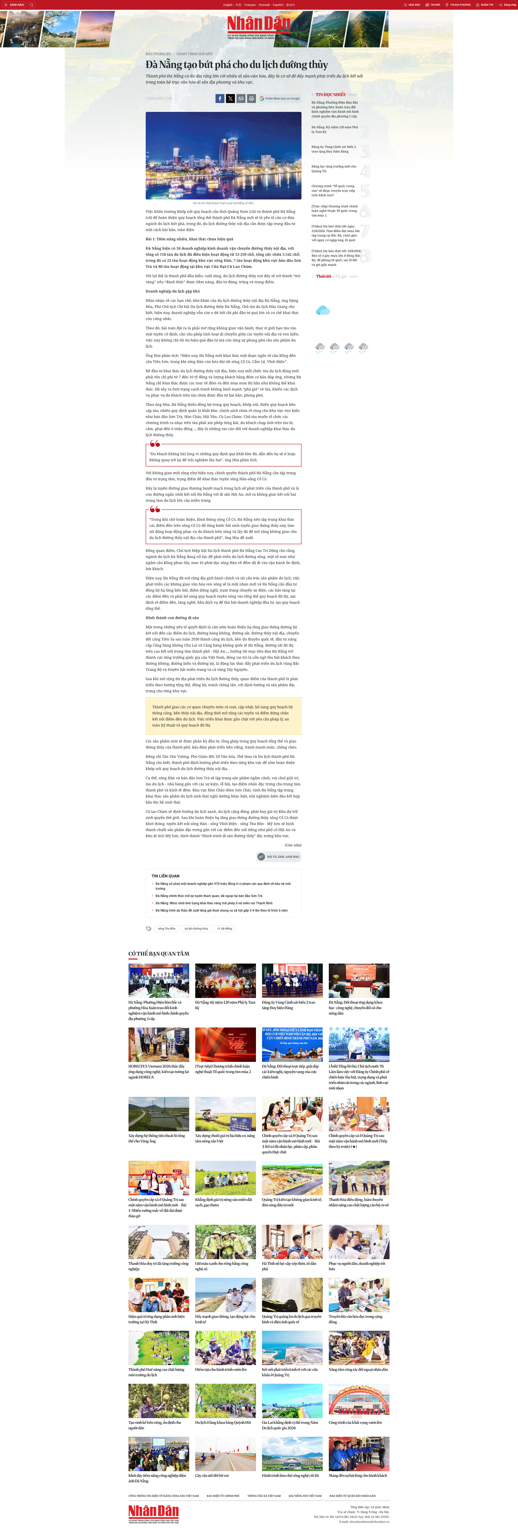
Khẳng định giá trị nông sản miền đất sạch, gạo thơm (223, 1202)
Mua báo (414, 4)
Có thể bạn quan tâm (158, 953)
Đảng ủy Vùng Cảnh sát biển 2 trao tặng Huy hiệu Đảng (334, 149)
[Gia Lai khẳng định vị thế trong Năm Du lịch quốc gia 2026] (292, 1401)
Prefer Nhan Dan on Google (282, 98)
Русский (264, 4)
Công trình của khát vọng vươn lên (355, 1422)
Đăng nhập (510, 4)
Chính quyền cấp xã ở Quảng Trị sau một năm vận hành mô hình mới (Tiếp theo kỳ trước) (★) (358, 1141)
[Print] (251, 98)
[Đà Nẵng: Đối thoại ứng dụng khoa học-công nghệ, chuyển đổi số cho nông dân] (359, 981)
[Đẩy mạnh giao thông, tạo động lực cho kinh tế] (225, 1295)
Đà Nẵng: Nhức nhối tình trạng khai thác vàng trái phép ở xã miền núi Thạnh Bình (214, 903)
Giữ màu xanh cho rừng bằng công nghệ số (221, 1266)
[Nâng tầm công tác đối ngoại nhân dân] (359, 1348)
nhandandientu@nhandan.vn (369, 1522)
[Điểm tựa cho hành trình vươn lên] (225, 1348)
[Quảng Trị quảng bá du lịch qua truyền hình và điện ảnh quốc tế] (292, 1295)
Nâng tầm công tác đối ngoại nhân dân (358, 1369)
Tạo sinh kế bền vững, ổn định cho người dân (154, 1425)
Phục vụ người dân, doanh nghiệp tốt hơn (357, 1266)
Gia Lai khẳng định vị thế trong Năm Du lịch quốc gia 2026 (290, 1425)
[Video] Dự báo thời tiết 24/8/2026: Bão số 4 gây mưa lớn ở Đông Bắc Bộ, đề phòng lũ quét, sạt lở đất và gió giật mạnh (336, 258)
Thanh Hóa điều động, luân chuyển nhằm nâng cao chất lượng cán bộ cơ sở (359, 1202)
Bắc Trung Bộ (158, 54)
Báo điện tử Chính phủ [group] (223, 1496)
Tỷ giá (341, 276)
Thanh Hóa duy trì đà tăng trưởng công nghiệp (158, 1266)
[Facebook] (219, 98)
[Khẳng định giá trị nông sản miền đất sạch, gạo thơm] (225, 1178)
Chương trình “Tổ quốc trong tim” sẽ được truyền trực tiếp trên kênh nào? (333, 190)
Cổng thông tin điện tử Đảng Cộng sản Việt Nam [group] (163, 1496)
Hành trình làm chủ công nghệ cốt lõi (290, 1475)
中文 (238, 4)
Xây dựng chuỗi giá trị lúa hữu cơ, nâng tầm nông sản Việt (225, 1138)
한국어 (290, 4)
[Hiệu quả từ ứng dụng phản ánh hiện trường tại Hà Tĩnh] (158, 1295)
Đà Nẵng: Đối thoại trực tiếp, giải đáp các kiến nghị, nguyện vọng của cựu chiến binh (290, 1071)
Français (250, 4)
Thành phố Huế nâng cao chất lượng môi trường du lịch (156, 1372)
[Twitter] (230, 98)
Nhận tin (487, 4)
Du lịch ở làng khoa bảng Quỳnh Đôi (223, 1422)
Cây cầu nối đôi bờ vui (212, 1475)
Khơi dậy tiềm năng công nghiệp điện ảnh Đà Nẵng (157, 1478)
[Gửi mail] (241, 98)
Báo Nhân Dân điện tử (259, 28)
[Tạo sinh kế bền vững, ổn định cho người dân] (158, 1401)
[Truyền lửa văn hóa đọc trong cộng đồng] (359, 1295)
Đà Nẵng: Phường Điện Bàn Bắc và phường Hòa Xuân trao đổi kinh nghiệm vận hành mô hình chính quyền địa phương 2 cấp (335, 109)
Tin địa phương (460, 4)
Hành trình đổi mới (194, 54)
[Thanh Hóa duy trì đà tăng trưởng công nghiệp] (158, 1242)
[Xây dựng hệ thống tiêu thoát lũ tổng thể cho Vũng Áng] (158, 1114)
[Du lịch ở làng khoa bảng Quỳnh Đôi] (225, 1401)
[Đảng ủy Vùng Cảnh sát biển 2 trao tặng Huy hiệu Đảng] (292, 981)
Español (278, 4)
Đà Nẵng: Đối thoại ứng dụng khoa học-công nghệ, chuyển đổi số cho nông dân (355, 1008)
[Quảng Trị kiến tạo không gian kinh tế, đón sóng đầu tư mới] (292, 1178)
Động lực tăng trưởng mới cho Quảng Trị (334, 168)
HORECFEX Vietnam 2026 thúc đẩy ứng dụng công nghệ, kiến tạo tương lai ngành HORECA (158, 1071)
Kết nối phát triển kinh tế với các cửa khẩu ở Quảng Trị (290, 1372)
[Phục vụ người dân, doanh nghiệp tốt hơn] (359, 1242)
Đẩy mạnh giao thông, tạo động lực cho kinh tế (225, 1319)
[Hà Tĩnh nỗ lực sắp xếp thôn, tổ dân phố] (292, 1242)
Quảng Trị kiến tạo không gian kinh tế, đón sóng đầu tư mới (292, 1202)
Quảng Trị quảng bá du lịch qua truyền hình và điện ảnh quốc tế (291, 1319)
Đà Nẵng (226, 928)
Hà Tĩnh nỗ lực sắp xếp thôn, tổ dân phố (289, 1266)
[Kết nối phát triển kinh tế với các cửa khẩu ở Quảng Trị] (292, 1348)
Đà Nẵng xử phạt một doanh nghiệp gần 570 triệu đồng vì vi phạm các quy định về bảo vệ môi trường (223, 886)
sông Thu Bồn (166, 928)
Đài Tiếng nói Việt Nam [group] (305, 1496)
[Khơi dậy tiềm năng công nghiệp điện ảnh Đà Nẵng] (158, 1454)
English (227, 4)
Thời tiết (323, 276)
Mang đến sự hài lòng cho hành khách (358, 1475)
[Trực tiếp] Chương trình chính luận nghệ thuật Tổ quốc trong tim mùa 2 (335, 210)
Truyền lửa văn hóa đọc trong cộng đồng (355, 1319)
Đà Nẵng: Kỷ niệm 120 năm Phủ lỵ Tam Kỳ (335, 129)
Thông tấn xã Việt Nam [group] (264, 1496)
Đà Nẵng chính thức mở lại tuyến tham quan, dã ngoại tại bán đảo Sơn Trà (209, 896)
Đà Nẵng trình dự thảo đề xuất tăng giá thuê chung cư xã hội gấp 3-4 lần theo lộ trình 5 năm (222, 910)
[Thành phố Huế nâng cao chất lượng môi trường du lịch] (158, 1348)
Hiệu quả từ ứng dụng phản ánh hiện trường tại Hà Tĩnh (156, 1319)
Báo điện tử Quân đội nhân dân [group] (353, 1496)
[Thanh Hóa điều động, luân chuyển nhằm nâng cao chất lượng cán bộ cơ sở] (359, 1178)
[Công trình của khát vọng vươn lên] (359, 1401)
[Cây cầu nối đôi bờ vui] (225, 1454)
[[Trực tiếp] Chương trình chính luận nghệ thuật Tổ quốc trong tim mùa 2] (225, 1044)
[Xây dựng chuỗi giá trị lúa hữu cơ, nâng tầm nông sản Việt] (225, 1114)
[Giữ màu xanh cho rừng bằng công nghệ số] (225, 1242)
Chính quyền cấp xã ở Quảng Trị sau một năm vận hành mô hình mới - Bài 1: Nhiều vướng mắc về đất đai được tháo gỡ (157, 1207)
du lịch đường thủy (196, 928)
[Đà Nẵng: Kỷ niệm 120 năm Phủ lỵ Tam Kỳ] (225, 981)
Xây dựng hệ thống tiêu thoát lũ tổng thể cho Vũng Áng (156, 1138)
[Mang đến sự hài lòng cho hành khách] (359, 1454)
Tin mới (435, 4)
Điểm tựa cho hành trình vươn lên (221, 1369)
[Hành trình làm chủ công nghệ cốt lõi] (292, 1454)
